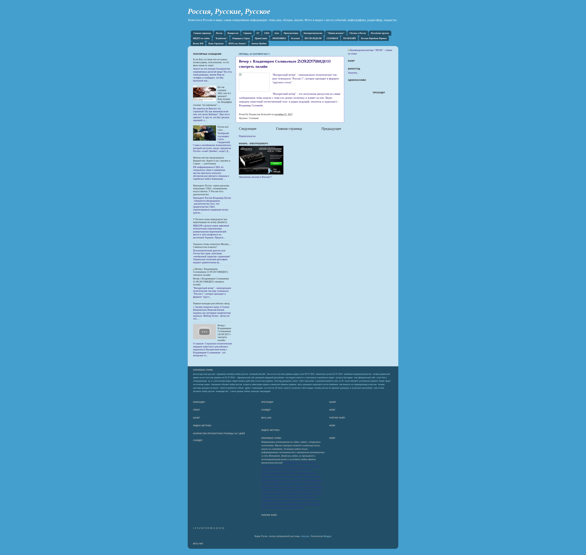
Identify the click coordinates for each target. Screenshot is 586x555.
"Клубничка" (221, 38)
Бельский (295, 38)
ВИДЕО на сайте (201, 38)
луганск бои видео (344, 378)
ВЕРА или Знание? (237, 43)
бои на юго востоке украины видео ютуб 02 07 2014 (291, 374)
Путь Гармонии (216, 43)
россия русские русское (204, 374)
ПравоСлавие (261, 38)
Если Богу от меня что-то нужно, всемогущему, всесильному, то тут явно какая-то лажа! (211, 62)
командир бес (222, 391)
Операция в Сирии (241, 38)
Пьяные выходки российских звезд (211, 303)
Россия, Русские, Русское (229, 11)
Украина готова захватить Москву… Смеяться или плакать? (212, 245)
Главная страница (202, 33)
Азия (276, 33)
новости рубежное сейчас (232, 388)
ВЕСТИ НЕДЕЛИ (313, 38)
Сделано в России (357, 33)
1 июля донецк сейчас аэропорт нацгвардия (250, 391)
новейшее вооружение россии (357, 374)
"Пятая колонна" (335, 33)
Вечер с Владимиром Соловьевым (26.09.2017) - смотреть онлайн (225, 333)
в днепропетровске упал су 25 (329, 381)
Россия (219, 33)
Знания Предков (258, 43)
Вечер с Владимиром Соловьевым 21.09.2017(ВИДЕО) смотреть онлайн (211, 281)
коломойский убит (257, 374)
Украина (247, 33)
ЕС (258, 33)
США (266, 33)
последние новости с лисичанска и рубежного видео (310, 378)
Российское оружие (380, 33)
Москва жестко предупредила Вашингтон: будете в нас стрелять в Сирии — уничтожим (211, 160)
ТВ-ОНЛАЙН (349, 38)
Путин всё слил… (223, 128)
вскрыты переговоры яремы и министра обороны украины (270, 384)
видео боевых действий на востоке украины (252, 381)
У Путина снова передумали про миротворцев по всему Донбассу (210, 220)
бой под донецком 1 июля (286, 381)
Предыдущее (331, 128)
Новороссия (232, 33)
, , (318, 387)
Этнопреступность (312, 33)
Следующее (247, 128)
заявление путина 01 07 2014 (329, 374)
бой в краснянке (306, 381)
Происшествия (291, 33)
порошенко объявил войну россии (232, 374)
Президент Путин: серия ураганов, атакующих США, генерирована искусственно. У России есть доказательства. (211, 190)
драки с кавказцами (254, 388)
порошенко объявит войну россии (226, 384)
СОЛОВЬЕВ (332, 38)
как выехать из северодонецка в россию (358, 384)
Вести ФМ (198, 43)
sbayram (305, 536)
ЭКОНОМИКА (279, 38)
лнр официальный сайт (364, 378)
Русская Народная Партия (374, 38)
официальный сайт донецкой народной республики (260, 378)
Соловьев (254, 118)
